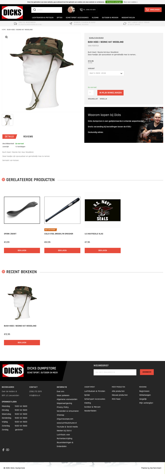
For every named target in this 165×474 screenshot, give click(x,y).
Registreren (144, 391)
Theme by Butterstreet (151, 468)
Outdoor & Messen (92, 407)
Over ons (60, 391)
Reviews (28, 136)
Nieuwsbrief (101, 365)
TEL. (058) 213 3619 (89, 10)
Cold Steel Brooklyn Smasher (58, 233)
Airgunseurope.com (65, 418)
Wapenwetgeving (64, 403)
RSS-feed (116, 399)
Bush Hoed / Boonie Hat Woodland (20, 30)
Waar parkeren (63, 395)
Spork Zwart (10, 233)
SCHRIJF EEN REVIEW (96, 38)
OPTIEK (59, 17)
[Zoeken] (34, 9)
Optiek (87, 395)
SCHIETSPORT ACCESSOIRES (77, 17)
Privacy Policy (63, 407)
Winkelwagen (145, 395)
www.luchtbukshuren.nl (67, 422)
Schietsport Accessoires (94, 399)
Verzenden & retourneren (68, 411)
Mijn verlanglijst (146, 403)
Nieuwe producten (120, 395)
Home (4, 30)
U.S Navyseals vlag (94, 233)
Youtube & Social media (67, 426)
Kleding (87, 403)
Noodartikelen (90, 410)
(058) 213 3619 (35, 391)
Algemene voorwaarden (67, 399)
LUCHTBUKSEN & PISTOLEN (42, 17)
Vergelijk (143, 399)
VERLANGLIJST (93, 99)
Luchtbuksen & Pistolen (94, 391)
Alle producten (118, 391)
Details (9, 136)
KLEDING (95, 17)
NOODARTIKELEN (128, 17)
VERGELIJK (103, 99)
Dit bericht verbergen (114, 2)
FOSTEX (95, 45)
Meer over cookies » (131, 2)
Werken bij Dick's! (64, 430)
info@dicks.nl (34, 395)
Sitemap (60, 415)
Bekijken (22, 250)
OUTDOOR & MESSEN (110, 17)
